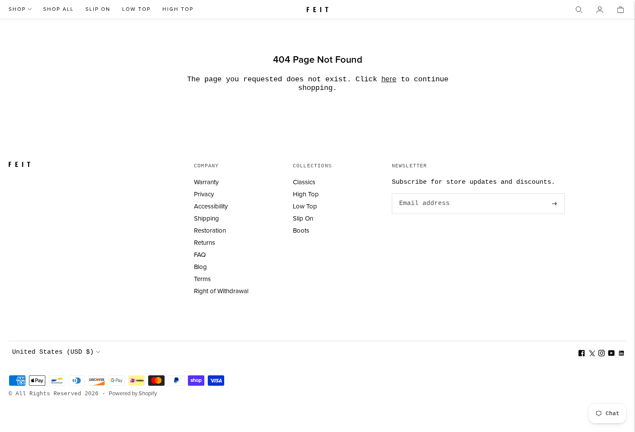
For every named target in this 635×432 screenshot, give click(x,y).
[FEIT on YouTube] (611, 354)
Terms (202, 279)
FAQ (200, 255)
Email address (422, 194)
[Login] (600, 9)
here (389, 79)
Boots (301, 230)
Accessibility (211, 206)
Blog (200, 267)
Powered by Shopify (133, 394)
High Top (178, 9)
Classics (304, 182)
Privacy (204, 194)
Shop (17, 9)
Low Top (136, 9)
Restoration (210, 230)
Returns (204, 243)
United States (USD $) (53, 352)
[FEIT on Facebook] (581, 354)
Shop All (58, 9)
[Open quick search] (579, 9)
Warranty (206, 182)
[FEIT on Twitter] (591, 354)
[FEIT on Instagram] (601, 354)
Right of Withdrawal (221, 291)
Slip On (98, 9)
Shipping (206, 218)
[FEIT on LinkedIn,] (621, 354)
